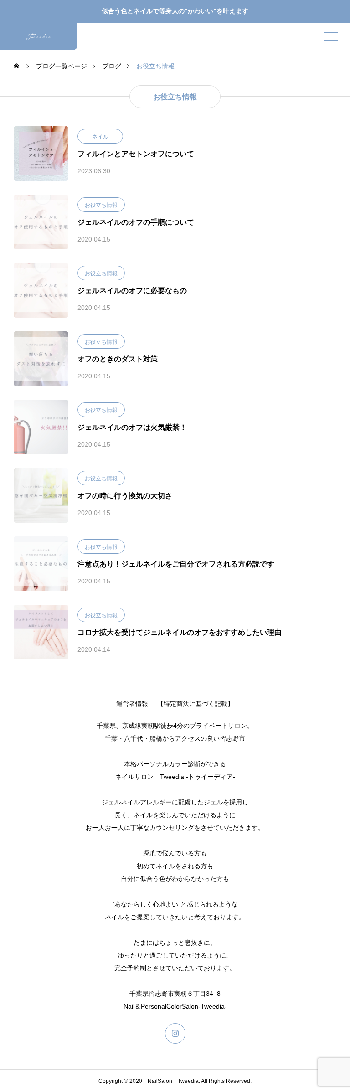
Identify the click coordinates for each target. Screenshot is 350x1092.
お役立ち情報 (101, 205)
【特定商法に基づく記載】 (195, 703)
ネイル (100, 137)
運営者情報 (132, 703)
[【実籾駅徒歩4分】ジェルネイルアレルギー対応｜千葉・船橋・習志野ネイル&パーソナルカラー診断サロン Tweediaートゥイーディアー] (38, 36)
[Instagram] (175, 1033)
